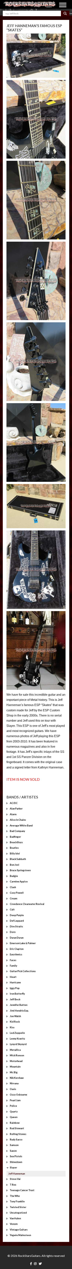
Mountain (15, 1066)
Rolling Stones (18, 1134)
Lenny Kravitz (17, 1038)
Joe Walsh (15, 1016)
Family (13, 965)
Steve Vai (15, 1179)
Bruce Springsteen (20, 870)
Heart (13, 976)
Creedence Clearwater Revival (27, 903)
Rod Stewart (17, 1128)
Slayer (13, 1167)
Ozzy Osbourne (18, 1094)
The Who (15, 1195)
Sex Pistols (16, 1156)
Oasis (13, 1089)
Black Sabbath (18, 859)
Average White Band (21, 825)
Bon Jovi (14, 864)
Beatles (14, 847)
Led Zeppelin (17, 1033)
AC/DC (14, 803)
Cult (12, 909)
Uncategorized (18, 1212)
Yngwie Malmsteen (20, 1235)
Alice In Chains (18, 819)
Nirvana (14, 1083)
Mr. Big (14, 1072)
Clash (13, 887)
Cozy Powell (17, 892)
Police (13, 1106)
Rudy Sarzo (16, 1139)
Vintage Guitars (19, 1229)
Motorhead (16, 1061)
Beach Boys (16, 842)
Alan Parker (16, 808)
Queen (13, 1117)
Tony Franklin (17, 1201)
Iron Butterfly (17, 993)
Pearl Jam (15, 1100)
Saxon (13, 1150)
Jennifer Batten (18, 1005)
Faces (13, 960)
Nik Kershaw (17, 1077)
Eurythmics (16, 954)
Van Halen (15, 1218)
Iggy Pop (15, 988)
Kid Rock (15, 1021)
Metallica (15, 1049)
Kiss (12, 1027)
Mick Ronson (17, 1055)
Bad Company (17, 831)
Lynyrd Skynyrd (18, 1044)
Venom (14, 1224)
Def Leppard (17, 920)
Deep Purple (17, 915)
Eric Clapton (16, 948)
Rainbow (15, 1122)
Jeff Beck (15, 999)
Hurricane (15, 982)
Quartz (14, 1111)
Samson (14, 1145)
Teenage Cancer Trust (22, 1190)
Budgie (14, 875)
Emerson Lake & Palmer (23, 943)
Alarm (13, 814)
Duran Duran (16, 937)
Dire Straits (16, 926)
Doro (13, 932)
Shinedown (16, 1162)
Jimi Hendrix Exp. (19, 1010)
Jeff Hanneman (16, 1173)
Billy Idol (15, 853)
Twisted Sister (18, 1207)
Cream (13, 898)
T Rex (13, 1184)
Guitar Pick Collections (23, 971)
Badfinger (15, 836)
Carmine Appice (19, 881)
